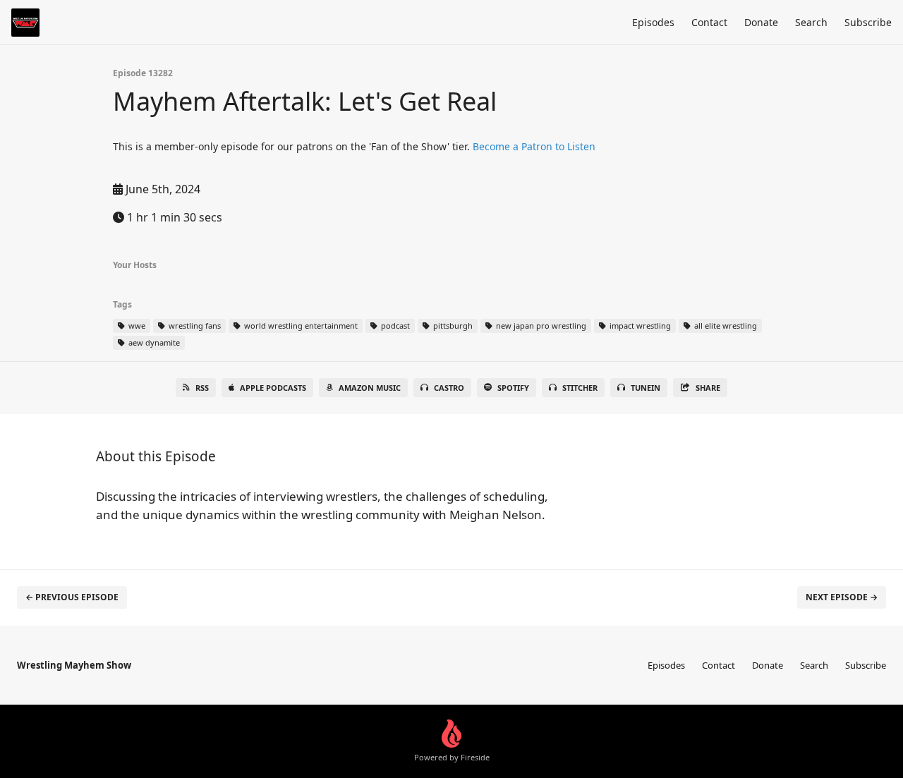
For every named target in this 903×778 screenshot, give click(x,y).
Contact (709, 22)
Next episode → (842, 597)
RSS (202, 387)
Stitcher (580, 387)
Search (811, 22)
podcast (394, 325)
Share (708, 387)
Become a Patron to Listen (534, 146)
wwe (135, 325)
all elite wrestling (724, 325)
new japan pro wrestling (540, 325)
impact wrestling (639, 325)
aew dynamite (153, 342)
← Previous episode (72, 597)
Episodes (653, 22)
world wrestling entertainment (300, 325)
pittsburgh (452, 325)
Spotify (513, 387)
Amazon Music (370, 387)
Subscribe (868, 22)
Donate (761, 22)
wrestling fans (193, 325)
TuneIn (645, 387)
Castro (449, 387)
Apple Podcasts (273, 387)
